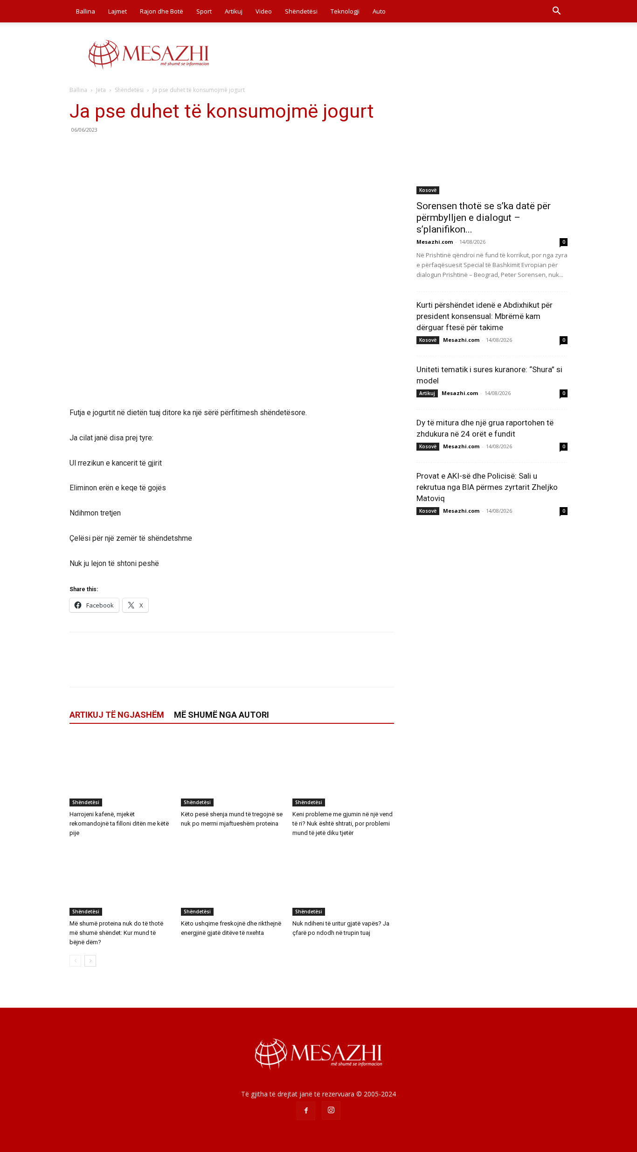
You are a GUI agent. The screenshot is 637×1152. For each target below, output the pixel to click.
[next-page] (90, 961)
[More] (165, 150)
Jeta (101, 90)
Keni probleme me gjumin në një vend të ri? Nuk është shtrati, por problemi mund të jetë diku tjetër (342, 823)
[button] (556, 11)
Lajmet (117, 11)
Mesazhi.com (434, 241)
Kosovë (427, 190)
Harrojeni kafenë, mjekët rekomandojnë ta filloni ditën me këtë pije (119, 823)
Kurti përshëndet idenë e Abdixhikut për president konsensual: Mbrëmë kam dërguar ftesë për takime (484, 316)
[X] (100, 150)
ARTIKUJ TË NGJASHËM (116, 715)
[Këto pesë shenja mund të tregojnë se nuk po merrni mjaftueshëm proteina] (232, 771)
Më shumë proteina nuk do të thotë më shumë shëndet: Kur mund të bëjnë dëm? (116, 933)
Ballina (85, 11)
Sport (204, 11)
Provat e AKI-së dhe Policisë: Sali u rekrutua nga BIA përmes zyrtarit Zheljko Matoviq (487, 487)
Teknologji (345, 11)
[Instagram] (331, 1110)
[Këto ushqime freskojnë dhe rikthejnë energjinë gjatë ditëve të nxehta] (232, 881)
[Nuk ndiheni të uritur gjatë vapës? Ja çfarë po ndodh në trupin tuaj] (343, 881)
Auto (379, 11)
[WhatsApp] (143, 150)
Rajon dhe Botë (161, 11)
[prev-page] (75, 961)
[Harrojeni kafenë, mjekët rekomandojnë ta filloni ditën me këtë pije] (120, 771)
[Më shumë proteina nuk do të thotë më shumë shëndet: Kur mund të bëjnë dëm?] (120, 881)
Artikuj (233, 11)
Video (264, 11)
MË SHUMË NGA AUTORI (221, 715)
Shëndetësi (301, 11)
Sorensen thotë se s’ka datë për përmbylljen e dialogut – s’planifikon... (483, 217)
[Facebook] (78, 150)
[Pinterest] (121, 150)
